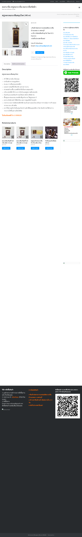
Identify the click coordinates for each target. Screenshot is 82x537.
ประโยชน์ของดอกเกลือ (68, 34)
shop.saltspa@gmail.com (19, 1)
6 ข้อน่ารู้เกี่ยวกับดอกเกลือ (69, 46)
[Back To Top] (78, 533)
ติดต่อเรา (78, 1)
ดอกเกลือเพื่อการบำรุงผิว (68, 52)
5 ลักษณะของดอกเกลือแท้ (69, 58)
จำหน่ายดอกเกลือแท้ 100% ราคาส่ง (71, 44)
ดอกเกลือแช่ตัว (66, 32)
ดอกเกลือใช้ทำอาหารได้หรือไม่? (70, 36)
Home (58, 14)
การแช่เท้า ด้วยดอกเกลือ (68, 62)
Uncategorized (63, 14)
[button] (26, 24)
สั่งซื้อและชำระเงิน (70, 1)
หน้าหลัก (52, 1)
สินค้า (57, 1)
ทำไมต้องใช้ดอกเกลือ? (68, 56)
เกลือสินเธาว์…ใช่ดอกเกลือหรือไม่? (71, 38)
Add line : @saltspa (7, 1)
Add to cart (40, 52)
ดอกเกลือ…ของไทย (67, 42)
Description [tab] (7, 64)
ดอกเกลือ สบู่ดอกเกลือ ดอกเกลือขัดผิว (39, 535)
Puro (53, 535)
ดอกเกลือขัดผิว (66, 40)
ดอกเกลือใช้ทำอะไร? (68, 54)
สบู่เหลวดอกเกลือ (50, 57)
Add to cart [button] (6, 148)
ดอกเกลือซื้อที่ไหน (67, 60)
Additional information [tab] (18, 64)
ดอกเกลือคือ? (62, 1)
